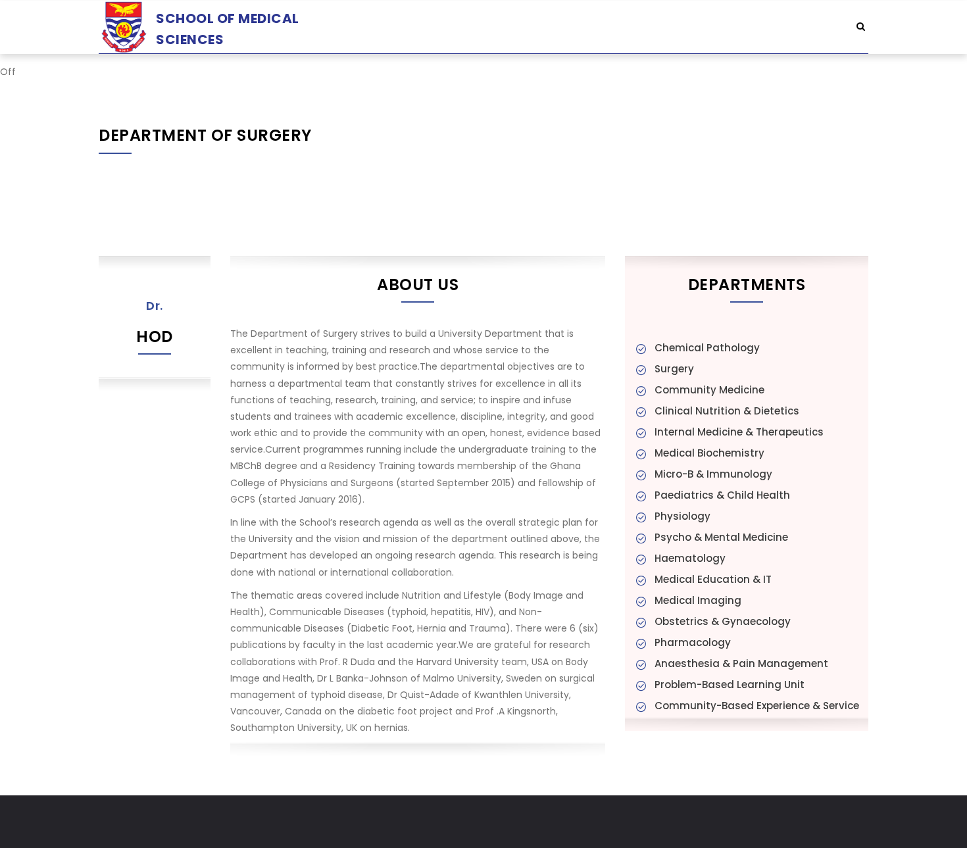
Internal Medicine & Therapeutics (739, 432)
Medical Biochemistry (709, 453)
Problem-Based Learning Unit (730, 684)
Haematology (690, 558)
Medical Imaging (698, 600)
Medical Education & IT (713, 579)
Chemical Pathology (707, 348)
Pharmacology (693, 642)
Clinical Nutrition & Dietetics (727, 411)
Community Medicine (709, 390)
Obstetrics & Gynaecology (723, 621)
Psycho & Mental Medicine (721, 537)
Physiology (682, 516)
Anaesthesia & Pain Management (741, 663)
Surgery (674, 369)
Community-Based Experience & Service (757, 705)
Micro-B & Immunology (713, 474)
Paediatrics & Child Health (722, 495)
